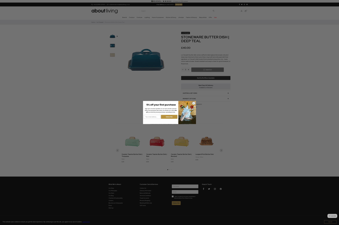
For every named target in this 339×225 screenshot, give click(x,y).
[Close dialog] (193, 103)
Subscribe (169, 117)
